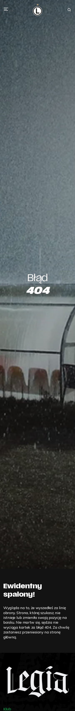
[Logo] (37, 9)
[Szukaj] (69, 9)
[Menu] (5, 9)
